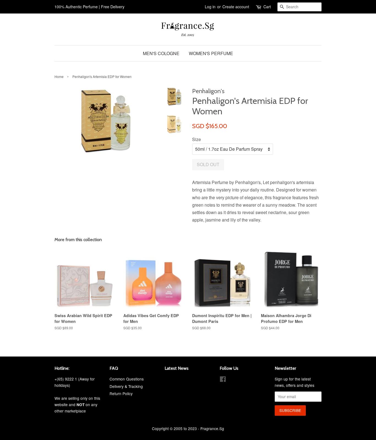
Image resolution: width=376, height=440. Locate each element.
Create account (235, 6)
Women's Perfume (211, 53)
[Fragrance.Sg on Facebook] (223, 380)
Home (59, 76)
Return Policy (121, 393)
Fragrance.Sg (212, 428)
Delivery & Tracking (126, 386)
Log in (210, 6)
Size (196, 139)
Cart (267, 6)
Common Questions (127, 379)
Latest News (177, 368)
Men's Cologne (161, 53)
